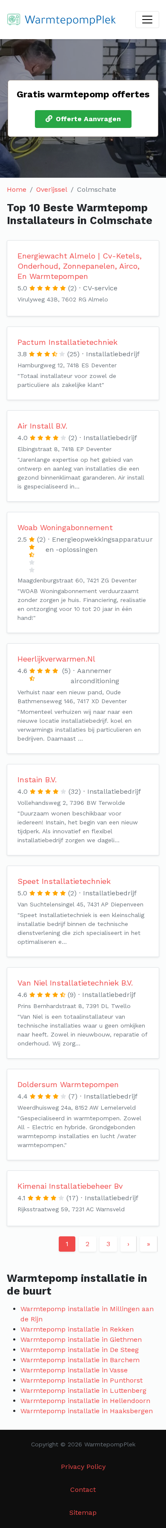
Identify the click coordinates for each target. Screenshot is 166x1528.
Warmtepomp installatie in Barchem (80, 1360)
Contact (83, 1489)
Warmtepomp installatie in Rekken (77, 1329)
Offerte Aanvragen (88, 119)
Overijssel (51, 189)
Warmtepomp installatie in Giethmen (81, 1339)
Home (16, 189)
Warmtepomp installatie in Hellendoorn (85, 1401)
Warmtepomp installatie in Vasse (74, 1370)
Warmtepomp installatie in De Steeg (79, 1350)
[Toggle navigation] (147, 19)
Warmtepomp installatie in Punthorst (81, 1380)
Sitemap (83, 1512)
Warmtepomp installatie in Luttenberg (83, 1390)
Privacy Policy (83, 1467)
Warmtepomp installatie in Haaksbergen (86, 1411)
